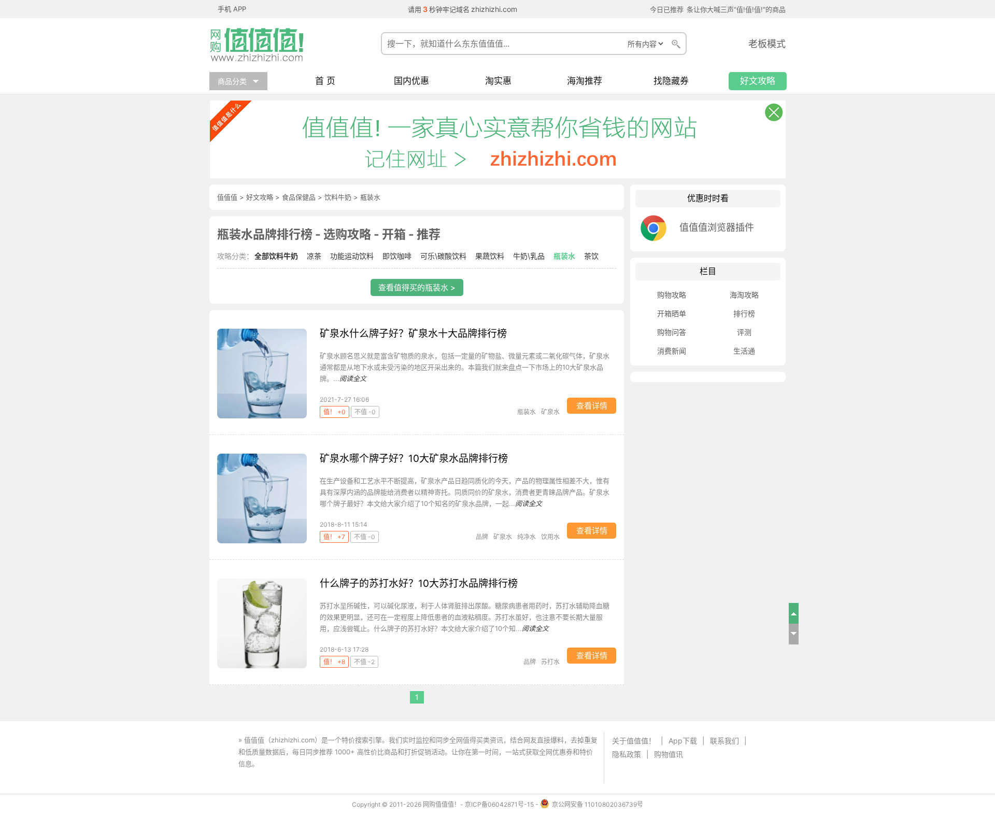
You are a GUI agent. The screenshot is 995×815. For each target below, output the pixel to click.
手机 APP (232, 9)
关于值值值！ (634, 740)
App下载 (683, 740)
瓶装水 (564, 255)
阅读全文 (352, 378)
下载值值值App (284, 764)
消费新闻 (671, 350)
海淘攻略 (744, 294)
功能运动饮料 (352, 255)
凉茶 (314, 255)
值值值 (227, 197)
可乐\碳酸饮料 (443, 255)
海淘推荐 (584, 81)
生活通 (744, 350)
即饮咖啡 (396, 255)
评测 (744, 332)
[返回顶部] (794, 613)
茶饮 (591, 255)
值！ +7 (334, 537)
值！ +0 (334, 412)
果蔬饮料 (489, 255)
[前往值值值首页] (261, 44)
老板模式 (767, 43)
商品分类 (232, 81)
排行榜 (744, 313)
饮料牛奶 (337, 197)
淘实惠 (498, 81)
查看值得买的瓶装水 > (417, 287)
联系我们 (724, 740)
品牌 (482, 537)
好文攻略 (757, 81)
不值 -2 (364, 662)
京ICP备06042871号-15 (499, 804)
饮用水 (550, 537)
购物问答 (671, 332)
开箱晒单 (671, 313)
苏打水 (550, 662)
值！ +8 (334, 662)
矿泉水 (550, 412)
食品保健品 (299, 197)
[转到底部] (794, 634)
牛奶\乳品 (529, 255)
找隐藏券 (671, 81)
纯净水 (526, 537)
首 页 (325, 81)
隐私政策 (626, 754)
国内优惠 (411, 81)
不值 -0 (365, 412)
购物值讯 (668, 754)
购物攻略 (671, 294)
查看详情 (591, 406)
